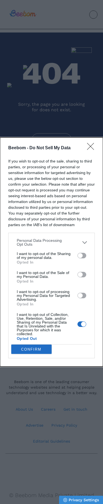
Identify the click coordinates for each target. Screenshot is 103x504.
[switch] (81, 255)
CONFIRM (31, 349)
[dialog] (51, 252)
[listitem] (51, 242)
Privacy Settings (84, 500)
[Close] (92, 148)
